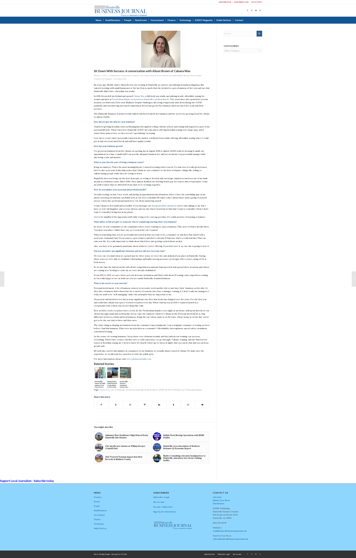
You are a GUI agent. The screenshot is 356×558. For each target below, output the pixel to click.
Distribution (218, 503)
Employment (115, 76)
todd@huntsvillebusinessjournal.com (230, 531)
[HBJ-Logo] (120, 10)
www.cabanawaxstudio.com (138, 359)
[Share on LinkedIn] (159, 404)
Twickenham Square (193, 390)
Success (186, 76)
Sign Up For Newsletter (164, 511)
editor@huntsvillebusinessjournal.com (230, 539)
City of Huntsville (117, 390)
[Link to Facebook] (247, 10)
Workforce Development (103, 79)
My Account (256, 2)
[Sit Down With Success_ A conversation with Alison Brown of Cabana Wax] (161, 49)
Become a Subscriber (163, 507)
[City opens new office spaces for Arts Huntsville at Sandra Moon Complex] (354, 279)
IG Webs (124, 554)
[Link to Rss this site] (260, 10)
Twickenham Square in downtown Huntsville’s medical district (140, 99)
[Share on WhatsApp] (130, 404)
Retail (152, 76)
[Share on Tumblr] (173, 404)
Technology (99, 524)
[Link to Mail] (256, 10)
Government (99, 515)
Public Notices (100, 528)
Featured (135, 76)
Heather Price (122, 79)
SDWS (161, 390)
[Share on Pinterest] (145, 404)
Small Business (177, 76)
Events (97, 501)
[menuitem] (225, 2)
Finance (97, 519)
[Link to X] (252, 10)
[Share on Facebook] (101, 404)
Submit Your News (221, 500)
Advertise (217, 497)
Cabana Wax (139, 96)
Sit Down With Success (163, 76)
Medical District (151, 390)
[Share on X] (116, 404)
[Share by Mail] (202, 404)
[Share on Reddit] (188, 404)
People (146, 76)
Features (98, 497)
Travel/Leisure (196, 76)
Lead (141, 76)
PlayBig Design (104, 554)
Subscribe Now (225, 2)
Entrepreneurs (126, 76)
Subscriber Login (241, 2)
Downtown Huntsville (135, 390)
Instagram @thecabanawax (164, 205)
